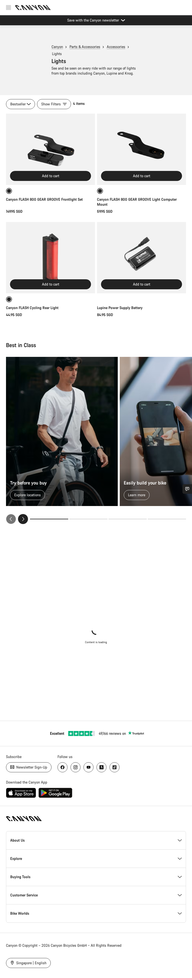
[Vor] (23, 519)
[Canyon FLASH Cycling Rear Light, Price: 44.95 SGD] (50, 257)
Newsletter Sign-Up (31, 767)
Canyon (57, 46)
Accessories (116, 46)
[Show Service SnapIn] (187, 489)
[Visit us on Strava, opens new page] (101, 767)
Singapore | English (30, 962)
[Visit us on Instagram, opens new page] (75, 767)
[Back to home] (33, 7)
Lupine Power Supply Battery (119, 307)
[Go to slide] (88, 519)
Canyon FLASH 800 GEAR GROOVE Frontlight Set (44, 199)
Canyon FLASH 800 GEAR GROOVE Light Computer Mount (137, 202)
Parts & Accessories (85, 46)
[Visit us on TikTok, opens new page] (115, 767)
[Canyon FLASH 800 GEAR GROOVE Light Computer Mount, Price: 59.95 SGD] (141, 149)
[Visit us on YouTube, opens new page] (89, 767)
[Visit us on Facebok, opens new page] (63, 767)
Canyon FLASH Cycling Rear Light (32, 307)
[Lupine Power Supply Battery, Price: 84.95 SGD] (141, 257)
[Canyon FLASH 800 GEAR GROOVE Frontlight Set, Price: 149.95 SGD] (50, 149)
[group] (96, 440)
